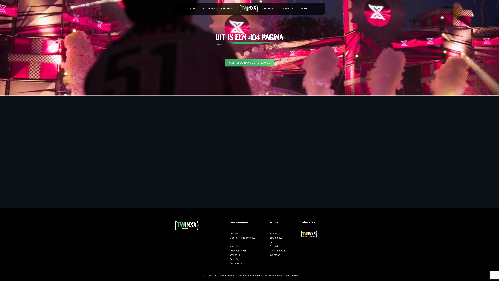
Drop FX (234, 259)
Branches (275, 242)
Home (273, 233)
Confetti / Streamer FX (242, 237)
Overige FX (236, 263)
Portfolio (274, 246)
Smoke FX (235, 254)
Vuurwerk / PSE (238, 250)
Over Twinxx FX (278, 250)
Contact (275, 254)
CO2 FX (234, 242)
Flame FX (235, 233)
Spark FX (234, 246)
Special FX (276, 237)
